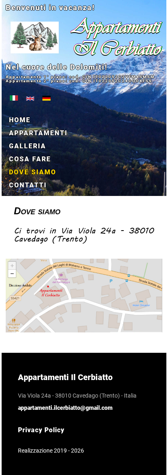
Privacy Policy (41, 430)
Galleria (27, 146)
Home (20, 120)
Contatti (28, 185)
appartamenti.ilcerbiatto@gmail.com (65, 408)
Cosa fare (30, 159)
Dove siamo (32, 172)
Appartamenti (38, 133)
